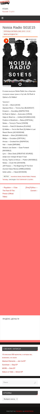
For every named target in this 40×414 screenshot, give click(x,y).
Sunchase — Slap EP (10, 364)
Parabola (19, 411)
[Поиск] (35, 383)
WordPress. (29, 411)
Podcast (33, 176)
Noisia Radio (26, 176)
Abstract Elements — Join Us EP (14, 361)
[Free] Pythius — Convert (31, 189)
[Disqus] (20, 228)
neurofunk (14, 176)
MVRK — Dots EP (8, 368)
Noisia (19, 176)
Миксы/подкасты (11, 34)
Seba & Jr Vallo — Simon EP (12, 372)
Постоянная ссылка (24, 179)
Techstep (5, 179)
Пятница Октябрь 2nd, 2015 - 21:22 (17, 31)
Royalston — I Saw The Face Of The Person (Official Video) (10, 192)
